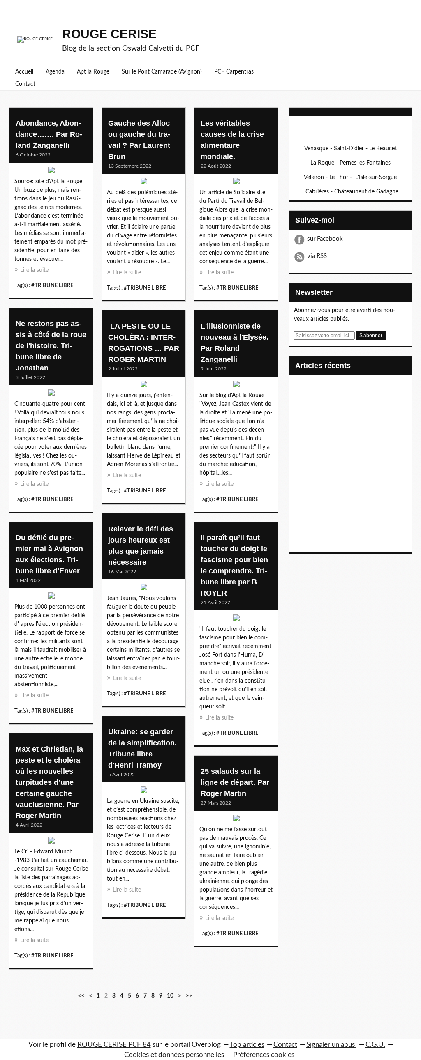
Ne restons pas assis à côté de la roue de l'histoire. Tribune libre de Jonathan (51, 346)
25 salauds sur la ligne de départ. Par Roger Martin (235, 782)
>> (189, 996)
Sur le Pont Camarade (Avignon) (162, 72)
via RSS (317, 256)
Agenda (55, 72)
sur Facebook (325, 239)
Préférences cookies (263, 1054)
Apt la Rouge (93, 72)
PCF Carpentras (234, 72)
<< (81, 996)
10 (170, 996)
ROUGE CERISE (109, 34)
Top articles (247, 1044)
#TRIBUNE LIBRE (52, 285)
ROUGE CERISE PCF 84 (114, 1044)
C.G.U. (375, 1044)
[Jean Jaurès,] (143, 589)
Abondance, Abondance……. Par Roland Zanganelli (49, 134)
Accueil (24, 72)
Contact (25, 84)
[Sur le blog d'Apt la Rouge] (236, 386)
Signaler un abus (331, 1044)
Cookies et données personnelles (174, 1054)
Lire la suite (34, 270)
